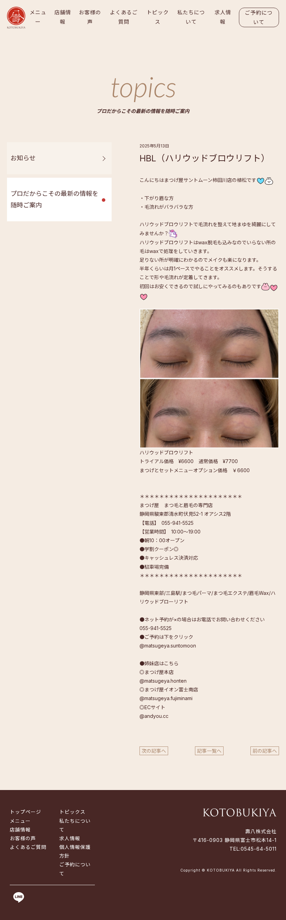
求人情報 (222, 17)
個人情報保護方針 (75, 851)
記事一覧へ (209, 751)
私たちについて (191, 17)
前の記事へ (265, 751)
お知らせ (23, 158)
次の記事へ (154, 751)
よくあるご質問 (124, 17)
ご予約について (259, 17)
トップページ (25, 812)
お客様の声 (90, 17)
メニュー (38, 17)
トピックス (157, 17)
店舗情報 (62, 17)
